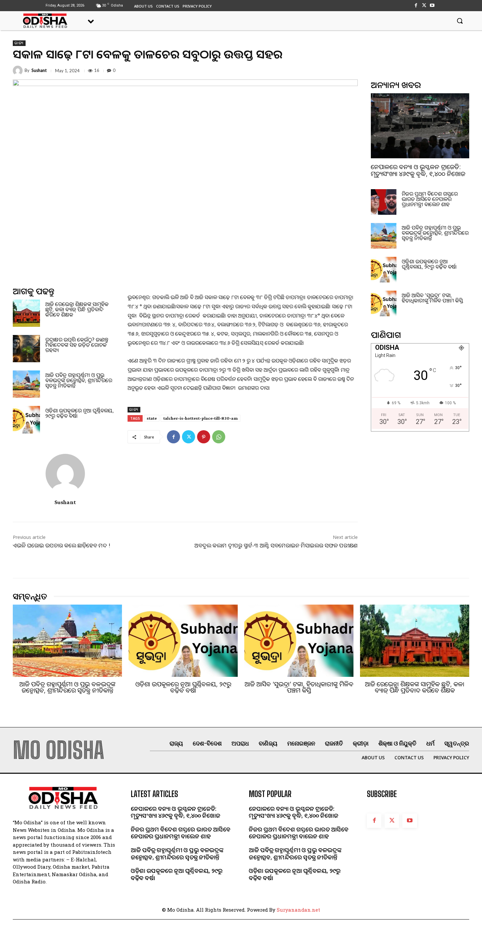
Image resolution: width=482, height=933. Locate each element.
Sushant (39, 70)
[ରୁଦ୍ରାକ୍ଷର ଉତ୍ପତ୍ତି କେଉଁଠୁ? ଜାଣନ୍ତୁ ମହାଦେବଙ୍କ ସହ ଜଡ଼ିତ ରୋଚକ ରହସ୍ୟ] (26, 348)
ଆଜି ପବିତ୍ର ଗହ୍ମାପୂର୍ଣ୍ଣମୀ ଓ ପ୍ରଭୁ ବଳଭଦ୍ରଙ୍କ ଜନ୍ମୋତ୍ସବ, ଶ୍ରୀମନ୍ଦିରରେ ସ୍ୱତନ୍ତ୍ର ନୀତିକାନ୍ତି (78, 380)
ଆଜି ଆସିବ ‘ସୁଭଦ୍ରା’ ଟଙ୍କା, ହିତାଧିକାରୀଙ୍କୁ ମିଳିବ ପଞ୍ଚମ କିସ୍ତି (432, 298)
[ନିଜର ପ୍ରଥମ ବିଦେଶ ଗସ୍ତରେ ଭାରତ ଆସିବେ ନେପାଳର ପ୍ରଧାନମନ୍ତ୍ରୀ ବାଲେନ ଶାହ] (383, 202)
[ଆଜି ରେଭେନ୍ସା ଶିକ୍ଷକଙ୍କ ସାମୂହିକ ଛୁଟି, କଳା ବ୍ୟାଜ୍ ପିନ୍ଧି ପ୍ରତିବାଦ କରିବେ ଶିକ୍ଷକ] (26, 313)
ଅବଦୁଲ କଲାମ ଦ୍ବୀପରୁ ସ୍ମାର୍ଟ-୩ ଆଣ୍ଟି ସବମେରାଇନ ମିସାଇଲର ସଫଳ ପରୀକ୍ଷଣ (276, 545)
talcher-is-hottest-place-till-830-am (200, 418)
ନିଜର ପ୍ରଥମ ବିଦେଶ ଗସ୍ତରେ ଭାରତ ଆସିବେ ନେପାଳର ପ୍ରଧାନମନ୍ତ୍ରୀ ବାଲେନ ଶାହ (430, 199)
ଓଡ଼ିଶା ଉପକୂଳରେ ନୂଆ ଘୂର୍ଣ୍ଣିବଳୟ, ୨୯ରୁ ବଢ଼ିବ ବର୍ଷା (79, 413)
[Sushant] (19, 71)
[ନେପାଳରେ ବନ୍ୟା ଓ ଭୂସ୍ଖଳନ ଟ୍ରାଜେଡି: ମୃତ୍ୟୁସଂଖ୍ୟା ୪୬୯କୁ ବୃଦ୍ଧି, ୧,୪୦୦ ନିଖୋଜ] (420, 125)
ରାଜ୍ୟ (19, 43)
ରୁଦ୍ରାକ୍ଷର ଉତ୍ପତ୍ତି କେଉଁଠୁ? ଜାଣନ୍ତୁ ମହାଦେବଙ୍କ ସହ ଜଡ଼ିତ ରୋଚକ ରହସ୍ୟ (76, 345)
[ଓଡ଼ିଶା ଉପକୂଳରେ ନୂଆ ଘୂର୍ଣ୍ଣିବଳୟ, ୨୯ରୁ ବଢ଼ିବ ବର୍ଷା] (26, 419)
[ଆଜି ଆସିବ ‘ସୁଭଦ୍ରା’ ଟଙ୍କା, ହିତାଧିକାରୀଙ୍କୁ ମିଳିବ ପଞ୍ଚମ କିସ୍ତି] (383, 303)
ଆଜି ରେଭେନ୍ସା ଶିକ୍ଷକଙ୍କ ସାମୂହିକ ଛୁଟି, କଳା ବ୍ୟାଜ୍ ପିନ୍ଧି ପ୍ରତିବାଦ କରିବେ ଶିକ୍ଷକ (77, 309)
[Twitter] (424, 5)
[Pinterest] (203, 436)
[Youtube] (432, 5)
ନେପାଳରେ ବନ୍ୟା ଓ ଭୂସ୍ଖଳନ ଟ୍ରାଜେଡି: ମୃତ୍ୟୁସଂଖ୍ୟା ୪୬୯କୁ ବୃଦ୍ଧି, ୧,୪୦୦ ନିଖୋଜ (418, 170)
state (152, 418)
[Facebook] (416, 5)
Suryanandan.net (298, 909)
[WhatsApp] (218, 436)
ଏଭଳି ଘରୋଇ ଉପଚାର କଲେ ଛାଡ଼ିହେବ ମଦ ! (61, 545)
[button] (459, 20)
